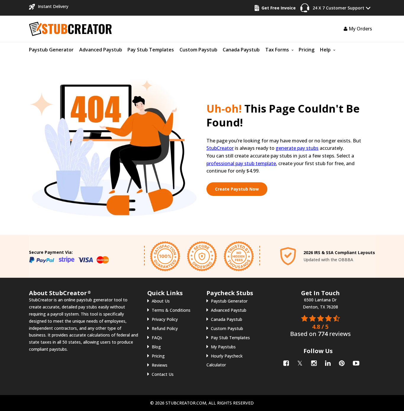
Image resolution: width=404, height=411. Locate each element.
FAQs (157, 337)
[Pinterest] (341, 362)
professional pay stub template (241, 163)
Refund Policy (165, 328)
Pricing (306, 49)
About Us (161, 301)
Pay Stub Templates (150, 49)
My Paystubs (223, 347)
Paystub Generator (51, 49)
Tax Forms (277, 49)
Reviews (159, 365)
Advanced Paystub (100, 49)
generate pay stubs (297, 148)
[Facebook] (285, 362)
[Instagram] (313, 362)
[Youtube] (355, 362)
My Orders (360, 28)
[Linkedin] (327, 362)
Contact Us (163, 374)
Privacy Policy (165, 319)
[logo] (70, 28)
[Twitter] (299, 362)
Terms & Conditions (171, 310)
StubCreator (220, 148)
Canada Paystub (241, 49)
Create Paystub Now (237, 189)
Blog (156, 347)
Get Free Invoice (278, 8)
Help (325, 49)
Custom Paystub (198, 49)
